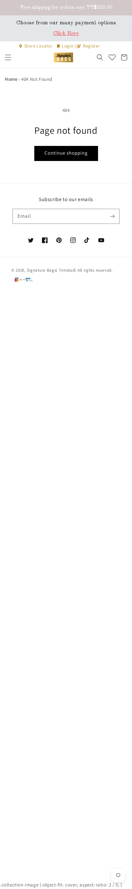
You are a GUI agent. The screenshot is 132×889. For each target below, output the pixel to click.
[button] (8, 57)
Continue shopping (66, 153)
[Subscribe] (112, 216)
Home (11, 79)
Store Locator (38, 46)
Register (91, 46)
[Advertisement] (66, 586)
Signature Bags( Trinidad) (52, 270)
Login (68, 46)
